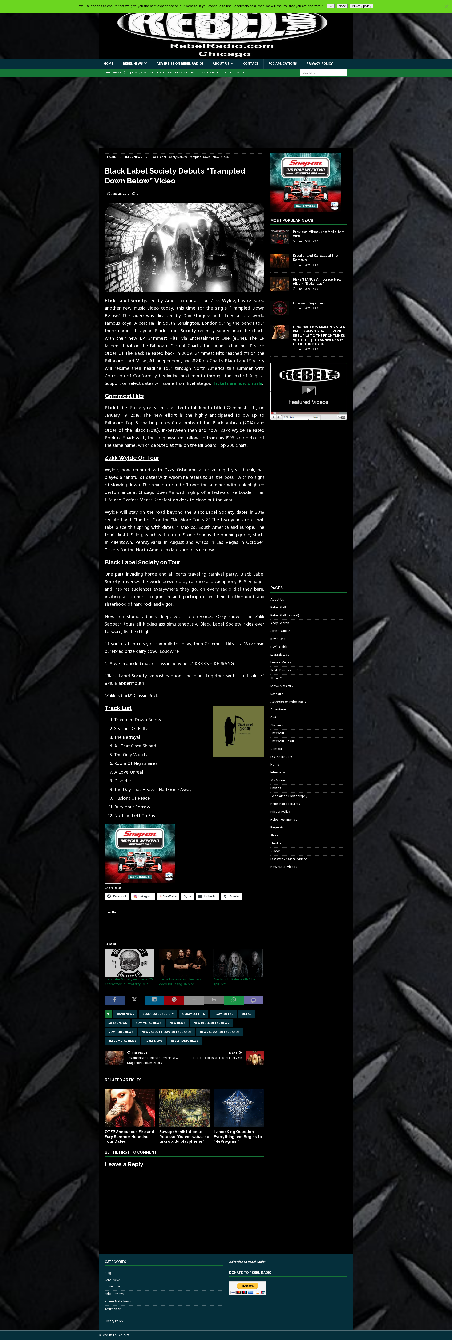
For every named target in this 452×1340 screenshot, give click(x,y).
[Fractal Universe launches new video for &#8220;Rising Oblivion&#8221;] (183, 963)
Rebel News (133, 63)
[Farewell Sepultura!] (279, 308)
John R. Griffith (280, 631)
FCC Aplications (282, 63)
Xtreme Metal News (118, 1301)
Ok (331, 6)
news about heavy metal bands (166, 1032)
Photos (275, 788)
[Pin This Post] (174, 1000)
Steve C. (276, 678)
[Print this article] (214, 1000)
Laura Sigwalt (279, 655)
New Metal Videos (283, 867)
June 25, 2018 (120, 193)
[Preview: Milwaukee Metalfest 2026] (279, 237)
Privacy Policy (320, 63)
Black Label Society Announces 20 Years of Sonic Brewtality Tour (129, 982)
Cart (273, 717)
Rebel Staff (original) (284, 615)
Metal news (117, 1023)
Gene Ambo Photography (288, 796)
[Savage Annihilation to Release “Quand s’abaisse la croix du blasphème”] (184, 1108)
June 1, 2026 (303, 241)
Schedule (276, 694)
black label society (158, 1014)
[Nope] (446, 6)
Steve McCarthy (281, 686)
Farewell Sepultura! (310, 303)
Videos (275, 851)
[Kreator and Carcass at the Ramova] (279, 261)
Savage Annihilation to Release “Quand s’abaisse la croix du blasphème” (184, 1137)
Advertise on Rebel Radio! (180, 63)
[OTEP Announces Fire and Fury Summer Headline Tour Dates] (130, 1108)
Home (108, 63)
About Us (221, 63)
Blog (108, 1273)
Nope (342, 6)
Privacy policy (361, 6)
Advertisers (278, 709)
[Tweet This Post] (134, 1000)
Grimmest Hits (193, 1014)
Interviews (277, 772)
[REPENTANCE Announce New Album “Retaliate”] (279, 284)
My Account (279, 780)
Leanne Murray (280, 662)
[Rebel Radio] (226, 56)
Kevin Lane (278, 639)
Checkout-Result (282, 741)
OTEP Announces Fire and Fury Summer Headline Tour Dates (129, 1137)
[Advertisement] (226, 112)
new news (177, 1023)
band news (125, 1014)
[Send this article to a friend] (194, 1000)
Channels (276, 725)
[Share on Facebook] (115, 1000)
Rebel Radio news (184, 1041)
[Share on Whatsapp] (234, 1000)
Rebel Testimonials (283, 820)
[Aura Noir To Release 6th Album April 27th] (238, 963)
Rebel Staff (278, 607)
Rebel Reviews (114, 1294)
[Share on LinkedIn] (154, 1000)
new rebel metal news (211, 1023)
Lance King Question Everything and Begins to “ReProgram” (238, 1137)
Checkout (277, 733)
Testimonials (113, 1309)
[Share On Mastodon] (253, 1000)
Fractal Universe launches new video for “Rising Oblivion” (180, 982)
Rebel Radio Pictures (285, 804)
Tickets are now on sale (238, 383)
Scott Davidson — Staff (286, 670)
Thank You (277, 843)
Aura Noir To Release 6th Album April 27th (235, 982)
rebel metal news (122, 1041)
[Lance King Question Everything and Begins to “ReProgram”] (239, 1108)
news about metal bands (219, 1032)
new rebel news (120, 1032)
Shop (274, 835)
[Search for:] (323, 73)
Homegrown (113, 1286)
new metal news (148, 1023)
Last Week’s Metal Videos (288, 859)
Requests (276, 827)
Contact (251, 63)
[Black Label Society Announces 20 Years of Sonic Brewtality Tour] (129, 963)
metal (246, 1014)
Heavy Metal (223, 1014)
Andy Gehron (279, 623)
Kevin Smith (278, 647)
